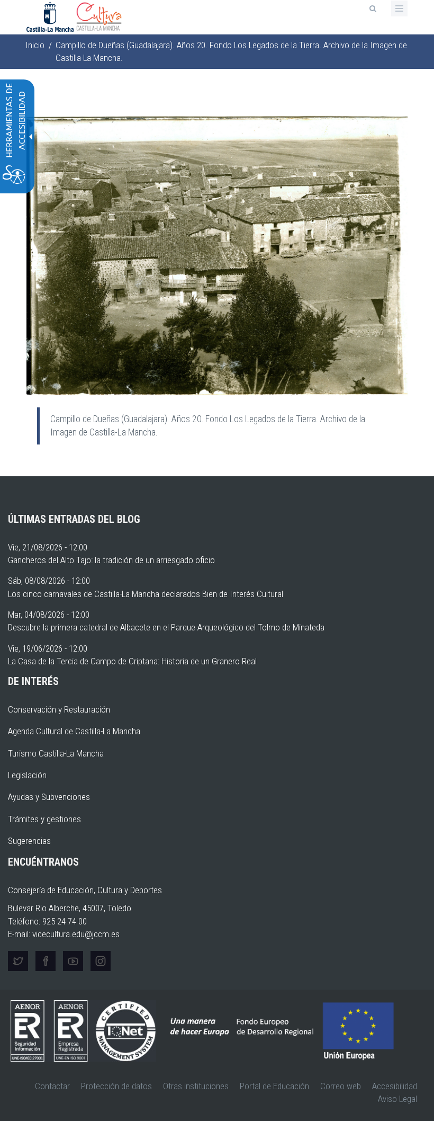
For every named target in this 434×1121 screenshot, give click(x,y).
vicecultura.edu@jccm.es (76, 934)
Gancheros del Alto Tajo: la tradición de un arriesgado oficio (111, 560)
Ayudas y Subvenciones (49, 796)
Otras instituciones (196, 1086)
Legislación (27, 775)
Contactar (52, 1086)
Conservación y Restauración (59, 709)
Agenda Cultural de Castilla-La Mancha (74, 731)
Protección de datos (116, 1086)
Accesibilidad (394, 1086)
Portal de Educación (274, 1086)
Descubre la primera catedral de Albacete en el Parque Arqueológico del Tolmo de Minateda (166, 627)
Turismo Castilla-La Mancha (56, 753)
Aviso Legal (397, 1098)
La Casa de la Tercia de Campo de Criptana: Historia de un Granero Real (132, 661)
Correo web (340, 1086)
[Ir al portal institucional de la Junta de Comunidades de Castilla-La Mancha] (51, 16)
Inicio (34, 45)
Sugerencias (29, 840)
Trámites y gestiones (44, 819)
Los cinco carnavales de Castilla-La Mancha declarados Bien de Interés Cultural (145, 594)
